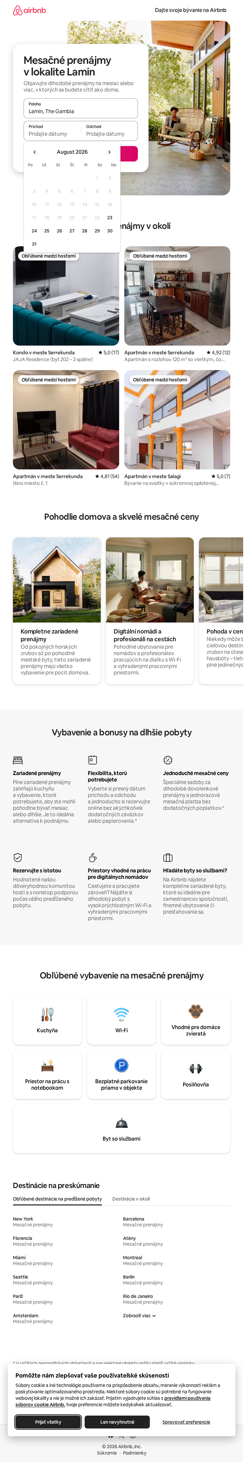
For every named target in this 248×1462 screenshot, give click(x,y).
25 (46, 231)
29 (97, 231)
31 (34, 244)
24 (34, 231)
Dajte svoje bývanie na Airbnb (190, 10)
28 (84, 231)
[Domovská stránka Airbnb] (29, 10)
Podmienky (134, 1453)
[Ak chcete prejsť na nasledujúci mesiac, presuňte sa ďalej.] (109, 152)
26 (59, 231)
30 (110, 231)
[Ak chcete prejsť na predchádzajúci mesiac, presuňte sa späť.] (35, 152)
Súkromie (107, 1453)
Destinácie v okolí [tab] (131, 1199)
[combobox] (81, 111)
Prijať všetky (48, 1422)
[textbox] (52, 134)
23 (109, 218)
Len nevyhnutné (117, 1422)
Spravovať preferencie (186, 1422)
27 (72, 231)
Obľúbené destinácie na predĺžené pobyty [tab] (57, 1199)
